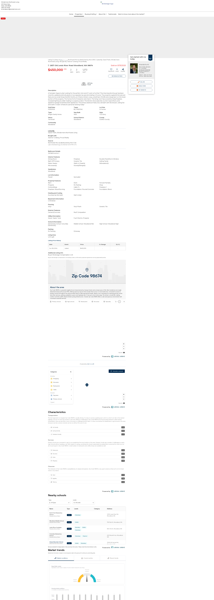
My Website (142, 90)
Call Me (142, 82)
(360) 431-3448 (5, 7)
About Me (103, 15)
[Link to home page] (107, 4)
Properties (79, 14)
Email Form (142, 86)
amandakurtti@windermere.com (10, 9)
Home (71, 14)
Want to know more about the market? (131, 14)
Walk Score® (90, 364)
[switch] (111, 70)
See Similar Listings (117, 76)
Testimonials (112, 14)
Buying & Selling (91, 15)
